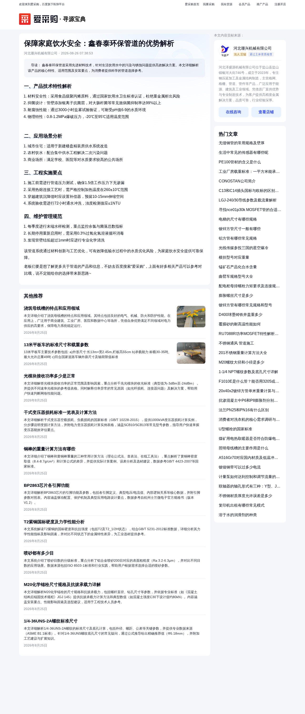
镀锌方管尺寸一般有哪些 (240, 229)
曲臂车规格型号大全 (236, 276)
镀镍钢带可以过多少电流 (240, 467)
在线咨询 (233, 112)
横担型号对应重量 (234, 257)
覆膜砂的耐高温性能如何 (240, 324)
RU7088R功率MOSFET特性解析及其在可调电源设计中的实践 (249, 335)
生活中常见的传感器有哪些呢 (243, 152)
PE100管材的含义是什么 (240, 162)
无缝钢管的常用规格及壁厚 (241, 143)
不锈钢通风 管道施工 (236, 343)
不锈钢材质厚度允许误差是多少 (245, 496)
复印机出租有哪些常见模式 (241, 505)
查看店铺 (266, 112)
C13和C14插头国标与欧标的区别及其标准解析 (249, 192)
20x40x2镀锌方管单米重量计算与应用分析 (249, 393)
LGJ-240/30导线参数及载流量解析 (248, 200)
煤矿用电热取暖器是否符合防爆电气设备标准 (249, 440)
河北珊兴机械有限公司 (253, 48)
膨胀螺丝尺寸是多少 (236, 295)
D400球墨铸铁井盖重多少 (240, 315)
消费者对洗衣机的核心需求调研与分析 (249, 421)
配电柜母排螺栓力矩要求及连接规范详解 (249, 288)
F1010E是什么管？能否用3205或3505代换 (247, 383)
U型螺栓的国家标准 (235, 429)
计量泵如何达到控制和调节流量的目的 (249, 479)
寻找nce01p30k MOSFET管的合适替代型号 (250, 212)
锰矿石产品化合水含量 (238, 267)
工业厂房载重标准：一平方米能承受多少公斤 (249, 173)
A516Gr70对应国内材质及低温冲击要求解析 (248, 459)
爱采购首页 (192, 4)
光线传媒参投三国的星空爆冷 (243, 248)
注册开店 (280, 4)
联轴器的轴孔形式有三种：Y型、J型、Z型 (248, 488)
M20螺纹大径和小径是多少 (241, 362)
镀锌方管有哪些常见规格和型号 (245, 305)
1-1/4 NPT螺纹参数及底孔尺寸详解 (248, 372)
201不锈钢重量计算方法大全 (243, 353)
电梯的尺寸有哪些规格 (238, 219)
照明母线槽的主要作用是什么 (243, 448)
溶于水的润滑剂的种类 (238, 515)
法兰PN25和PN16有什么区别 (244, 410)
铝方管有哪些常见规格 (238, 238)
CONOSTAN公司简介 (237, 181)
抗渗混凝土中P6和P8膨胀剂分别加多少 (248, 402)
